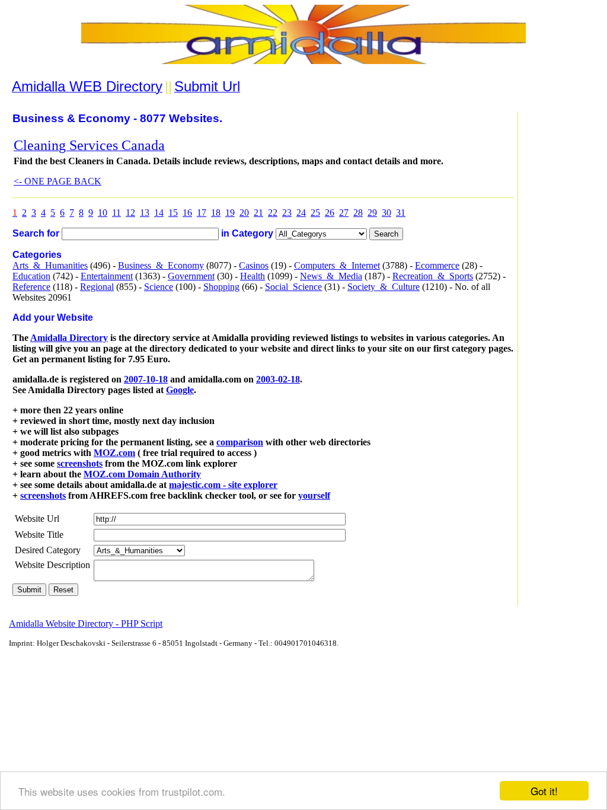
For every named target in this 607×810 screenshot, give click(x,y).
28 (358, 213)
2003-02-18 (278, 379)
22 (272, 213)
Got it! (544, 790)
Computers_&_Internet (337, 265)
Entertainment (107, 276)
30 (386, 213)
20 (244, 213)
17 (201, 213)
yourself (314, 495)
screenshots (80, 463)
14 (159, 213)
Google (180, 390)
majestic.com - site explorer (223, 485)
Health (252, 276)
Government (191, 276)
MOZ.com (114, 453)
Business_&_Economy (161, 265)
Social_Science (293, 287)
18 (216, 213)
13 (144, 213)
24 (301, 213)
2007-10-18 (146, 379)
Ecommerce (437, 265)
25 (315, 213)
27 (344, 213)
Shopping (221, 287)
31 (400, 213)
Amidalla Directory (69, 338)
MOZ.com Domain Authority (142, 474)
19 (230, 213)
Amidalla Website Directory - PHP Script (85, 623)
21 (258, 213)
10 (102, 213)
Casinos (254, 265)
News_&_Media (331, 276)
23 (287, 213)
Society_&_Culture (383, 287)
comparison (239, 442)
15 (173, 213)
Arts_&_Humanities (50, 265)
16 (187, 213)
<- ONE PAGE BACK (57, 181)
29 (372, 213)
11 (116, 213)
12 (130, 213)
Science (158, 287)
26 (329, 213)
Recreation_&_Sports (432, 276)
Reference (31, 287)
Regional (97, 287)
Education (31, 276)
